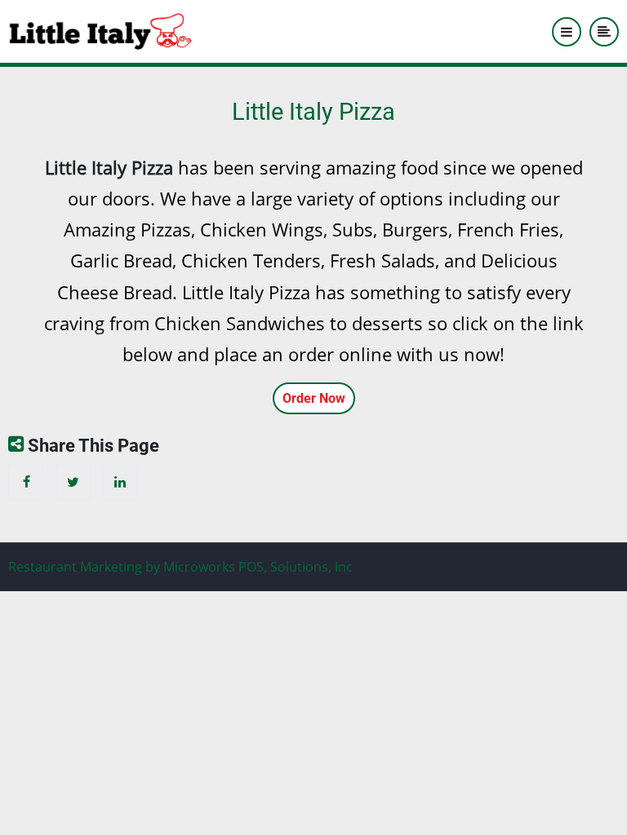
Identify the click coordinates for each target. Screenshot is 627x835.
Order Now (313, 398)
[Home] (100, 30)
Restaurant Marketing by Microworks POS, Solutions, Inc (180, 567)
